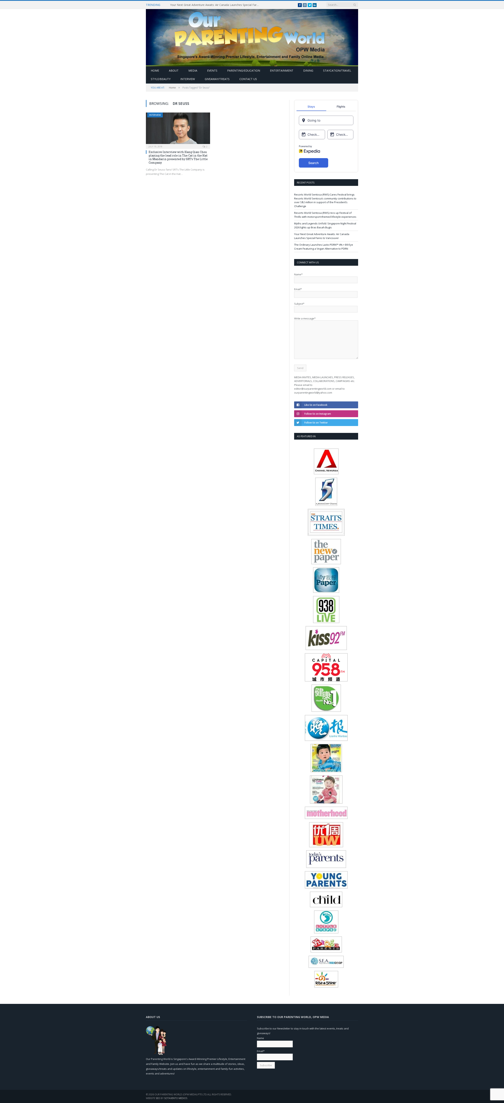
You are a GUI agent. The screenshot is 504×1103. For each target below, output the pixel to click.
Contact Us (248, 79)
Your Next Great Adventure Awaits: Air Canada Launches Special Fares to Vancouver (215, 5)
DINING (308, 70)
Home (155, 70)
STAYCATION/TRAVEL (337, 70)
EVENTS (212, 70)
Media (192, 70)
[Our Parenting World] (252, 37)
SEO (158, 1098)
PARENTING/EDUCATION (243, 70)
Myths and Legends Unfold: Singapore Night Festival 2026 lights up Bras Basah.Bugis (325, 225)
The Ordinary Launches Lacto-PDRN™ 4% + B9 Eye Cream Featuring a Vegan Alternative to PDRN (323, 246)
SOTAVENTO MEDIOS (175, 1098)
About (174, 70)
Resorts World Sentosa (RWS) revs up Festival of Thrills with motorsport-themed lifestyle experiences (325, 215)
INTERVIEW (187, 79)
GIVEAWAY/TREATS (217, 79)
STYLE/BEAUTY (160, 79)
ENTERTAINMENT (281, 70)
